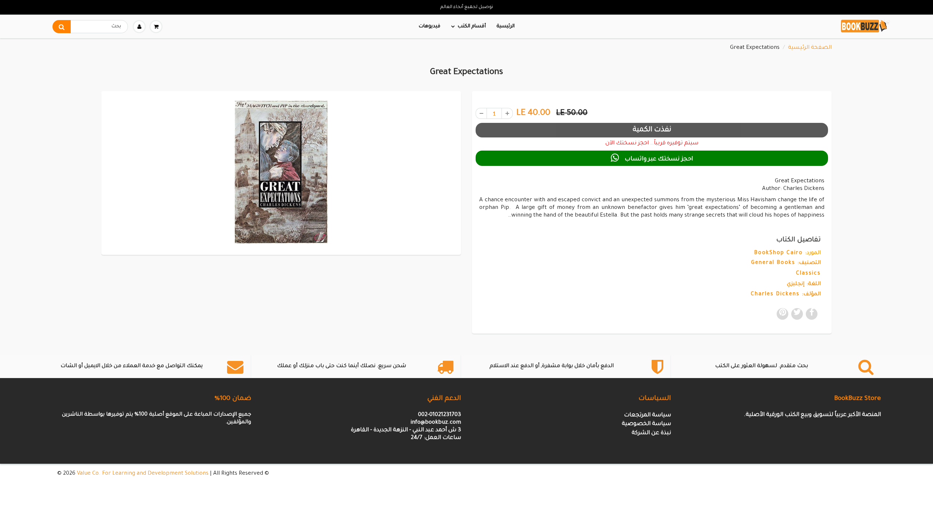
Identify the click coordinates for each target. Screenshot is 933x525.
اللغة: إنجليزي (804, 284)
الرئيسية (506, 26)
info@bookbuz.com (435, 423)
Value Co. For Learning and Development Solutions (142, 474)
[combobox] (90, 26)
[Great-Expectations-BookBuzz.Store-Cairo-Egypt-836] (281, 172)
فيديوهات (429, 26)
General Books (773, 263)
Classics (808, 274)
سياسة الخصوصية (646, 424)
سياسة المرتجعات (647, 415)
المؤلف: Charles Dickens (786, 295)
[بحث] (61, 26)
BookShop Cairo (778, 253)
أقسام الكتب (472, 26)
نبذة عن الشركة (651, 433)
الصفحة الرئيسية (810, 48)
